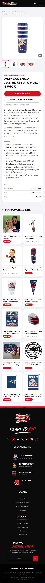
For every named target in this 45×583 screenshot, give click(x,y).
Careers (22, 510)
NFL (5, 75)
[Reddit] (27, 439)
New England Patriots (17, 75)
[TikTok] (13, 439)
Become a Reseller (22, 506)
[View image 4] (31, 64)
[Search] (35, 3)
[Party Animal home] (9, 3)
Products (4, 11)
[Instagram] (9, 439)
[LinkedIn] (32, 439)
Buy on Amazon (21, 93)
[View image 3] (22, 64)
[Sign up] (35, 558)
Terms (22, 531)
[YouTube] (18, 439)
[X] (22, 439)
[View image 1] (5, 64)
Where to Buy (22, 523)
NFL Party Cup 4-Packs (16, 11)
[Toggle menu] (41, 3)
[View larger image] (22, 38)
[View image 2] (14, 64)
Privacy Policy (22, 527)
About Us (22, 499)
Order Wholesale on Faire (21, 100)
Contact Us (22, 535)
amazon (7, 241)
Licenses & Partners (22, 503)
